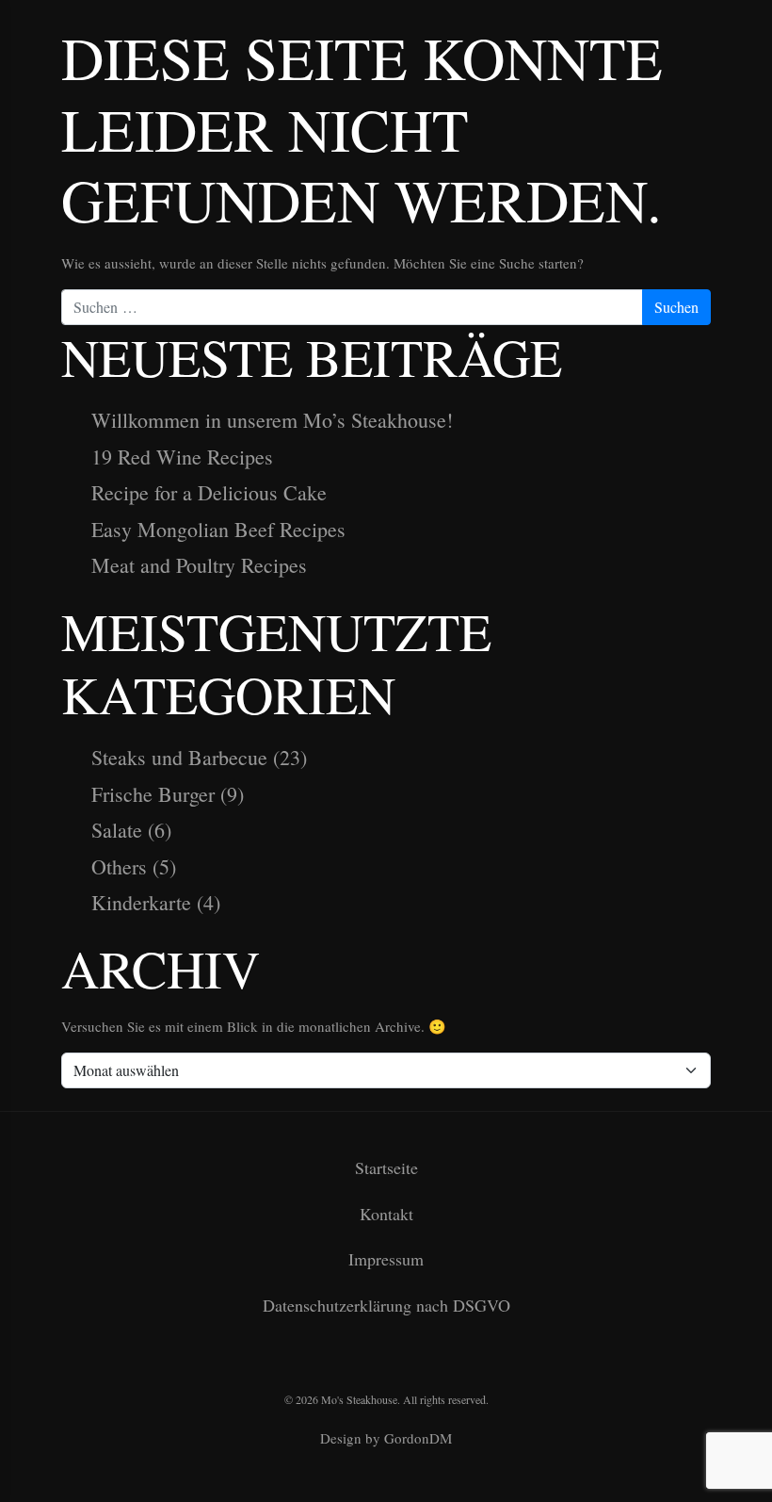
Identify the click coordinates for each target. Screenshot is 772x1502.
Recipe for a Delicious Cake (209, 492)
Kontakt (386, 1213)
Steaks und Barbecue (179, 757)
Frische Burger (153, 794)
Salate (116, 829)
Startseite (386, 1167)
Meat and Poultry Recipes (199, 565)
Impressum (386, 1259)
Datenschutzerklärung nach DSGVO (386, 1305)
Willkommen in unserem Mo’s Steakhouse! (272, 419)
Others (119, 866)
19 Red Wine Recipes (182, 456)
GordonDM (418, 1438)
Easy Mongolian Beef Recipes (218, 529)
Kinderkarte (141, 902)
